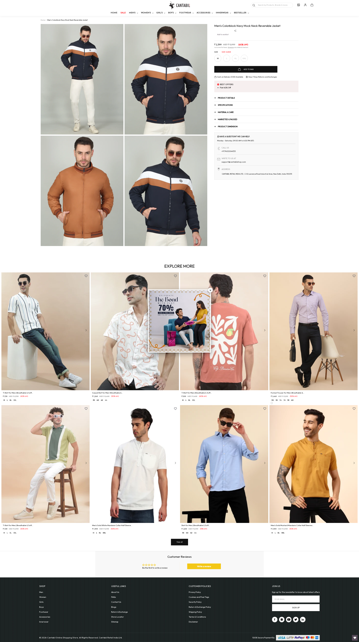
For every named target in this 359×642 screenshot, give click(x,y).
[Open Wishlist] (355, 638)
